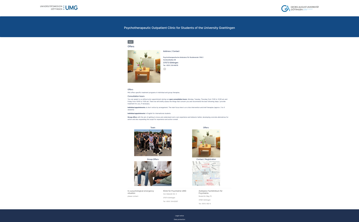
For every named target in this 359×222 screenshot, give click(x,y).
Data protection (179, 219)
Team (152, 127)
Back (130, 42)
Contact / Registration (206, 159)
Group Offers (153, 159)
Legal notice (179, 216)
